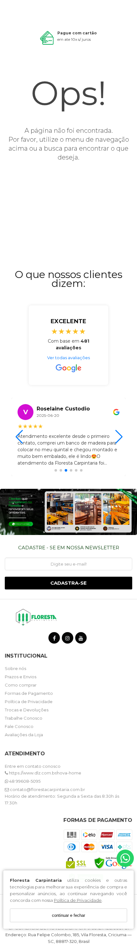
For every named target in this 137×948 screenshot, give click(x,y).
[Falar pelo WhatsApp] (125, 858)
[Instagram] (67, 639)
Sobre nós (15, 668)
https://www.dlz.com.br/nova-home (44, 772)
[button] (55, 470)
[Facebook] (54, 639)
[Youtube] (81, 639)
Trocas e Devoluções (26, 709)
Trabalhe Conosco (23, 718)
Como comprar (21, 685)
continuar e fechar (68, 915)
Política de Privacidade (78, 900)
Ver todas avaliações (68, 357)
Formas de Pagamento (29, 693)
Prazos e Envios (20, 676)
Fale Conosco (19, 726)
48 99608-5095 (24, 781)
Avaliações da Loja (24, 734)
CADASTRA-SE (68, 583)
